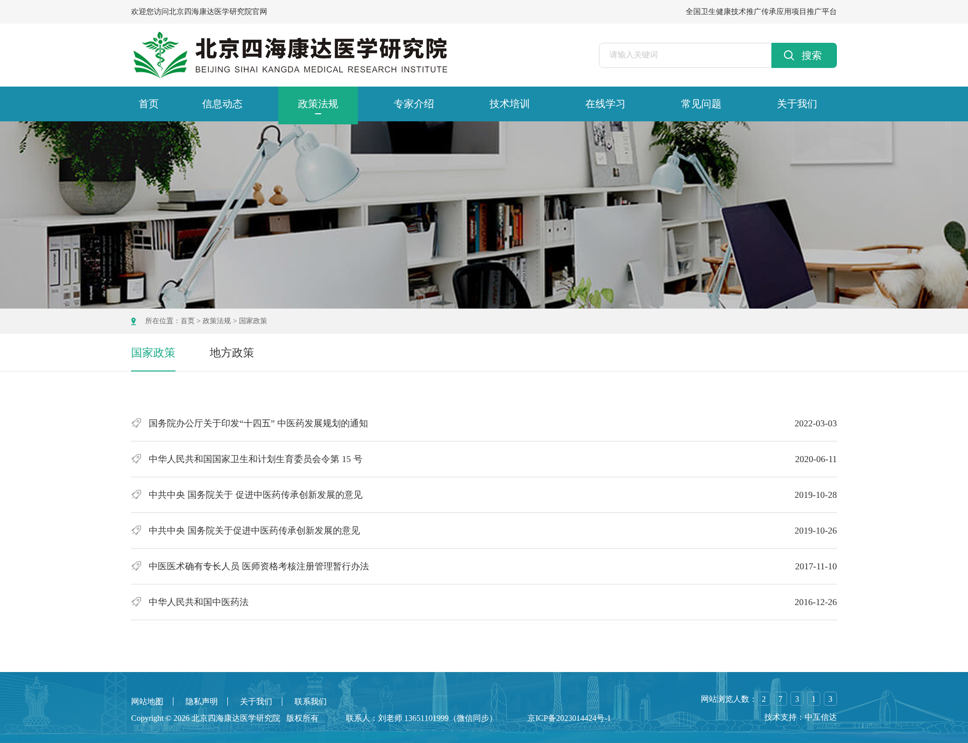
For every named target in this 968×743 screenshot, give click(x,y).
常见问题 (701, 103)
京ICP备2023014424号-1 (569, 718)
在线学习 (605, 103)
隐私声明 (202, 701)
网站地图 (147, 701)
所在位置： (162, 321)
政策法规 (318, 103)
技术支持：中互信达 (800, 717)
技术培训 (510, 103)
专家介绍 (414, 103)
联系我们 (310, 701)
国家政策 (253, 321)
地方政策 (232, 352)
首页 (149, 103)
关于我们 (797, 103)
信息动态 (222, 103)
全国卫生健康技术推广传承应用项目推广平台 (761, 12)
